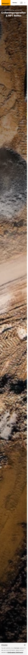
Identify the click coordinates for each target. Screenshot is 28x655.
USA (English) (11, 652)
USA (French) (19, 652)
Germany (15, 2)
